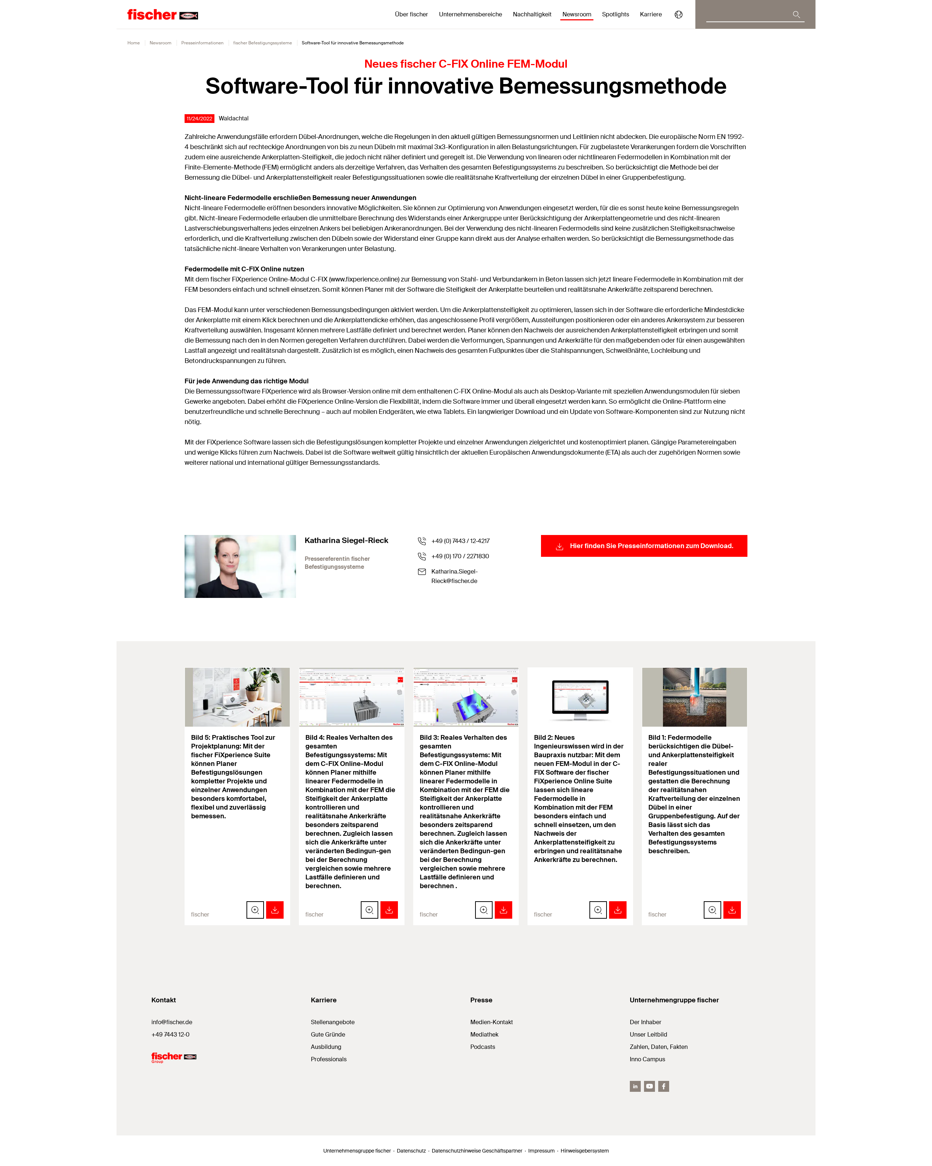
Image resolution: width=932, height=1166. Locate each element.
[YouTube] (649, 1086)
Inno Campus (647, 1059)
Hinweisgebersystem (585, 1150)
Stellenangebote (333, 1022)
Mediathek (484, 1034)
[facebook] (663, 1086)
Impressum (541, 1150)
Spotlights (615, 14)
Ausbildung (326, 1047)
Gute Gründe (328, 1034)
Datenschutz (411, 1150)
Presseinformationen (202, 43)
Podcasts (482, 1047)
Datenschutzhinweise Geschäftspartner (477, 1150)
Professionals (329, 1059)
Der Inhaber (646, 1022)
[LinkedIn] (635, 1086)
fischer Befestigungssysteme (262, 43)
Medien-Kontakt (491, 1022)
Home (133, 43)
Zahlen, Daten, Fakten (659, 1047)
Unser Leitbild (648, 1034)
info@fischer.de (171, 1022)
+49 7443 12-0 (170, 1034)
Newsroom (160, 43)
